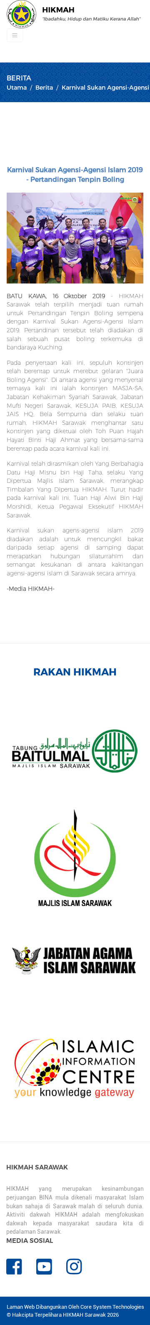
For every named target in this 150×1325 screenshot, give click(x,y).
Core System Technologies (112, 1307)
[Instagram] (80, 1271)
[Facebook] (21, 1271)
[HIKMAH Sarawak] (74, 14)
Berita (44, 87)
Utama (17, 87)
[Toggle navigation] (15, 35)
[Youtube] (51, 1271)
